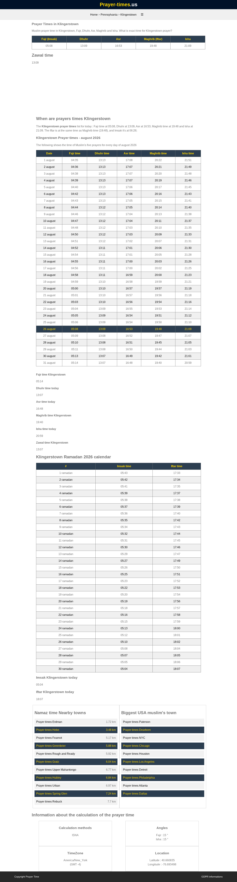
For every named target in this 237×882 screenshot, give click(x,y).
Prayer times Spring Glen (51, 793)
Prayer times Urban (48, 785)
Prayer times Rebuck (49, 801)
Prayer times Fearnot (49, 737)
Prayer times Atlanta (135, 785)
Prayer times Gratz (47, 761)
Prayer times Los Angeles (138, 761)
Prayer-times (115, 4)
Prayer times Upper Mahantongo (56, 769)
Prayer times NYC (134, 737)
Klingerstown (128, 14)
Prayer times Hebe (47, 729)
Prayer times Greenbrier (51, 745)
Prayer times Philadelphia (139, 777)
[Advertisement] (118, 88)
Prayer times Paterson (136, 721)
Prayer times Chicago (136, 745)
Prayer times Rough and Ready (55, 753)
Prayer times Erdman (49, 721)
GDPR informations (212, 876)
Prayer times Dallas (135, 793)
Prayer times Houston (136, 753)
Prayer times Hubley (48, 777)
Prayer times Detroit (135, 769)
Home (94, 14)
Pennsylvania (109, 14)
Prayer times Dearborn (137, 729)
